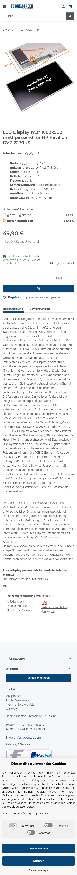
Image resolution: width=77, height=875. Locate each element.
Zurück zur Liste (14, 30)
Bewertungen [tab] (39, 309)
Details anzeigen (38, 870)
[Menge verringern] (7, 278)
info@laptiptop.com (28, 737)
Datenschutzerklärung (16, 813)
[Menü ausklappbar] (4, 5)
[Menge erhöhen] (70, 278)
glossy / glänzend (40, 215)
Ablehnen (38, 861)
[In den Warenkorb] (6, 41)
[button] (63, 6)
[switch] (13, 825)
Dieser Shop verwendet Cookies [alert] (38, 764)
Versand (33, 241)
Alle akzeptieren (38, 848)
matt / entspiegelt (40, 220)
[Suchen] (70, 16)
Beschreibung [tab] (13, 309)
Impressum (40, 813)
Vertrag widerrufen (39, 677)
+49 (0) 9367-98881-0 (30, 724)
